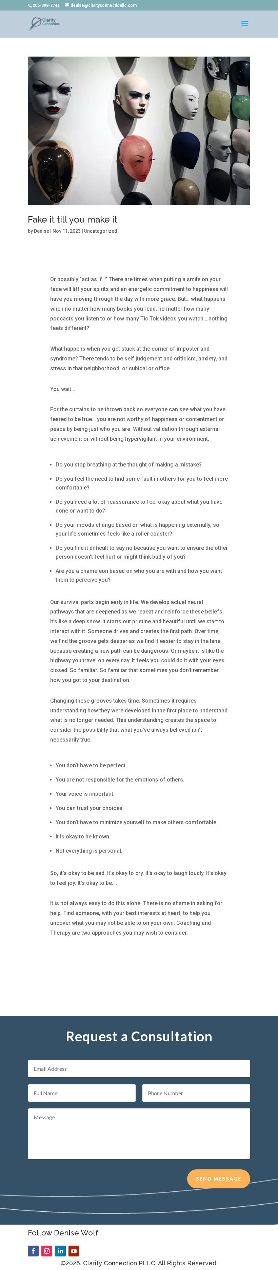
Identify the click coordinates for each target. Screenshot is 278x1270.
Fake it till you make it (72, 219)
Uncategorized (100, 231)
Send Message (218, 1179)
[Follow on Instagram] (46, 1251)
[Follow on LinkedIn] (60, 1251)
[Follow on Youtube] (73, 1251)
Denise (41, 231)
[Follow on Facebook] (33, 1251)
